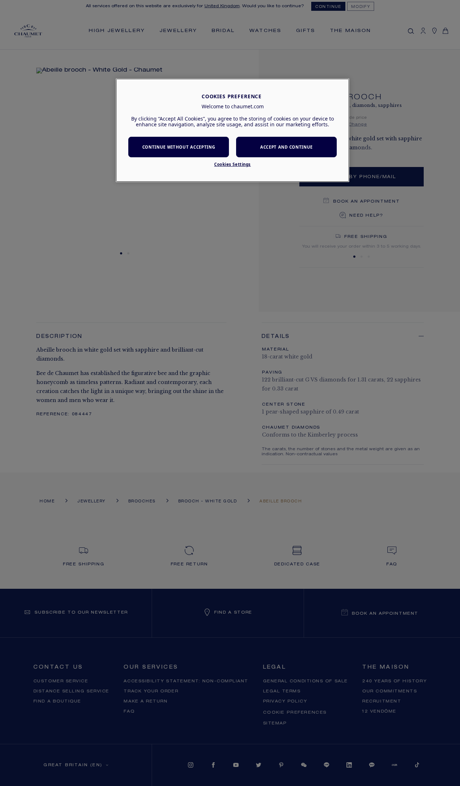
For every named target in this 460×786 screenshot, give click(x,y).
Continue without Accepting (178, 147)
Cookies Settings (232, 164)
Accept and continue (286, 147)
